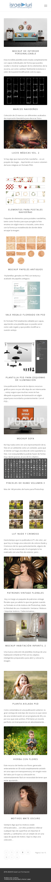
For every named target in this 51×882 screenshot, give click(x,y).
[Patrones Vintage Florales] (25, 573)
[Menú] (45, 5)
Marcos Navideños (25, 109)
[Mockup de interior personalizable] (25, 32)
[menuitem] (45, 5)
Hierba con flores (25, 759)
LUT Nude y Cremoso (25, 533)
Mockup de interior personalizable (25, 52)
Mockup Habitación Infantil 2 (25, 645)
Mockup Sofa (25, 438)
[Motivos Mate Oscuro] (25, 798)
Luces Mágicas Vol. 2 (25, 152)
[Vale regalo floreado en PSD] (25, 295)
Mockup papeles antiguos (25, 269)
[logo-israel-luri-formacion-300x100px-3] (21, 5)
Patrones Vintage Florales (25, 593)
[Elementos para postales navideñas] (25, 190)
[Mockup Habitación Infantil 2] (25, 627)
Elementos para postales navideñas (25, 210)
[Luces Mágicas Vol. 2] (25, 134)
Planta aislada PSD (25, 703)
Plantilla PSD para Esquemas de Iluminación (25, 378)
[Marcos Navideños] (25, 90)
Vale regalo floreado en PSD (25, 314)
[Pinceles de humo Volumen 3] (25, 468)
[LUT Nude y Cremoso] (25, 514)
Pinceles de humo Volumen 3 (25, 483)
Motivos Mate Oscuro (25, 818)
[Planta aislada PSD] (25, 685)
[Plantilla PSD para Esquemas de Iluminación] (25, 356)
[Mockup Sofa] (25, 420)
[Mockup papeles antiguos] (25, 250)
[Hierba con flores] (25, 740)
